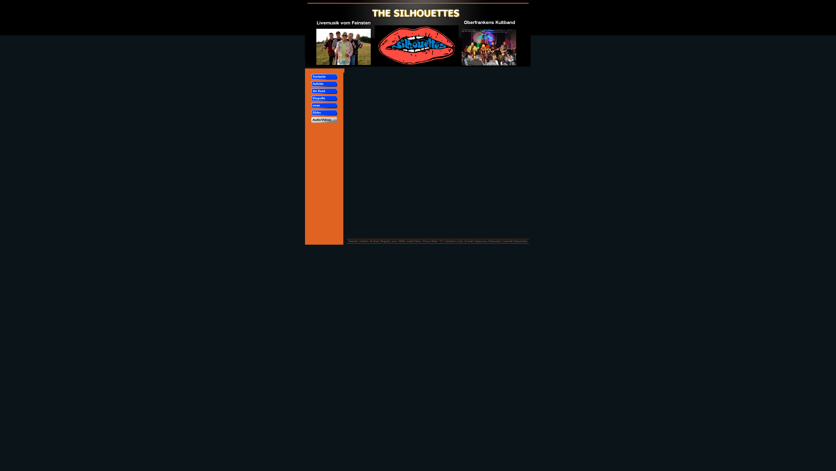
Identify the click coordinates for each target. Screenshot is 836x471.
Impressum (481, 241)
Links (460, 241)
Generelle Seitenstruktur (515, 241)
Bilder (402, 241)
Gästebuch (450, 241)
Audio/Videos (414, 241)
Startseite (353, 241)
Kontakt (469, 241)
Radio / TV (437, 241)
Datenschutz (494, 241)
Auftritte (363, 241)
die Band (374, 241)
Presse (426, 241)
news (394, 241)
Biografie (385, 241)
